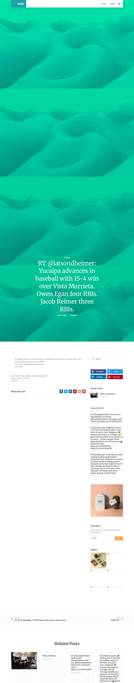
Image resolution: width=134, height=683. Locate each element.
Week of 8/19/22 (97, 408)
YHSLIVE (67, 258)
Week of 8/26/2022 (108, 394)
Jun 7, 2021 (19, 367)
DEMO (112, 4)
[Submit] (119, 538)
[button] (61, 391)
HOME (103, 4)
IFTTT (15, 381)
